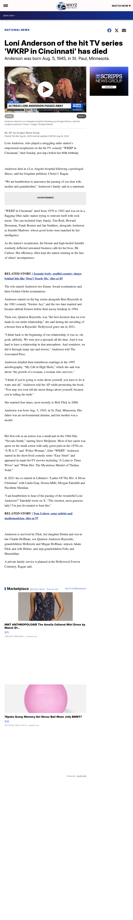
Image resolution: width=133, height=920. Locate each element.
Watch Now (120, 5)
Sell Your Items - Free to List (44, 589)
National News (17, 29)
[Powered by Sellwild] (81, 776)
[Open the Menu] (5, 5)
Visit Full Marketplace (75, 589)
